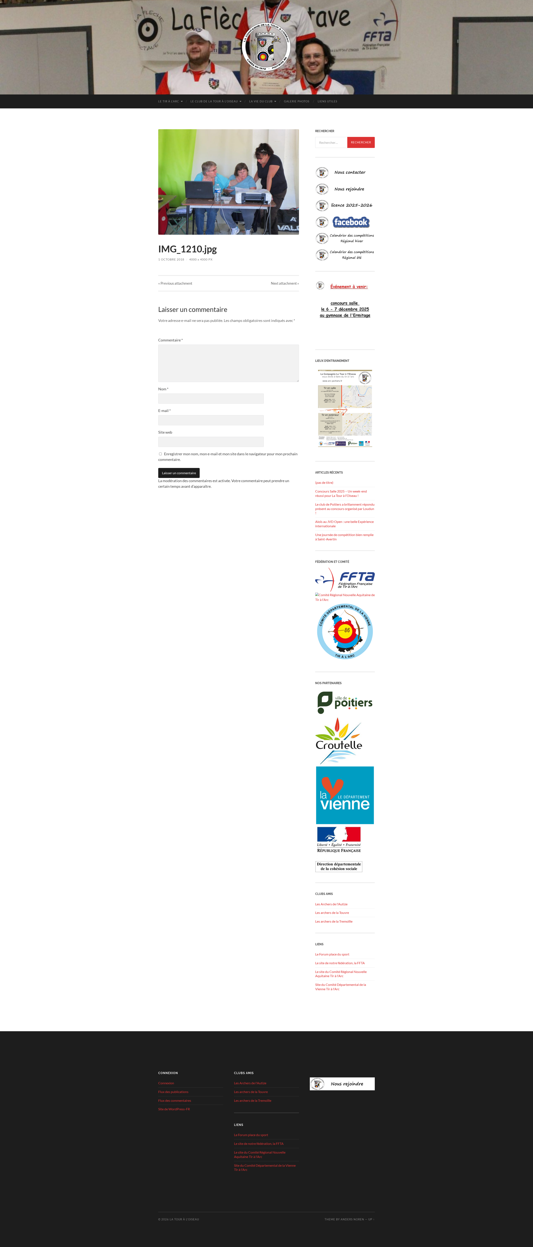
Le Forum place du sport (332, 954)
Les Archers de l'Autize (331, 904)
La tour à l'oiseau (184, 1219)
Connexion (166, 1083)
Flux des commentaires (174, 1100)
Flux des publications (173, 1092)
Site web (165, 432)
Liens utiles (327, 101)
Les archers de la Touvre (332, 912)
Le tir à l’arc (168, 101)
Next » (285, 283)
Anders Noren (352, 1219)
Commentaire (170, 340)
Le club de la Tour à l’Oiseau (214, 101)
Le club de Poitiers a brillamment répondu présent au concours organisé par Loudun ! (345, 508)
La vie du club (261, 101)
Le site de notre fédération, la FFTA (340, 963)
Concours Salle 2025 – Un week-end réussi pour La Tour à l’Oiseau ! (341, 493)
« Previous (175, 283)
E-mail (164, 410)
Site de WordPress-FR (174, 1109)
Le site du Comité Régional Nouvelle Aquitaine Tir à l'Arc (341, 974)
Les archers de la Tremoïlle (333, 921)
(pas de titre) (324, 482)
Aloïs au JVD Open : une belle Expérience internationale (344, 524)
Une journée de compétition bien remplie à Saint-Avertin (344, 537)
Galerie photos (296, 101)
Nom (163, 389)
